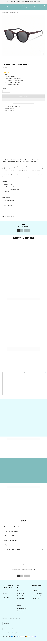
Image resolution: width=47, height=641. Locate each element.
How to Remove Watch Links (23, 602)
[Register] (19, 623)
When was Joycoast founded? (11, 526)
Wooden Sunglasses (37, 588)
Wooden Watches (36, 585)
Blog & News (20, 598)
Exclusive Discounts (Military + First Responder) (22, 610)
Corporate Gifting (36, 598)
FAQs (18, 588)
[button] (5, 72)
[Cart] (43, 6)
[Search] (8, 6)
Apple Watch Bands (37, 593)
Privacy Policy (20, 593)
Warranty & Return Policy (9, 216)
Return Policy (20, 595)
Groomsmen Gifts (36, 595)
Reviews (19, 605)
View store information (9, 110)
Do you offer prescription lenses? (12, 549)
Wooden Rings (36, 590)
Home (3, 12)
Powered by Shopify (12, 632)
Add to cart (23, 96)
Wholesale (20, 590)
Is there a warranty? (9, 535)
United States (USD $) (8, 629)
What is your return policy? (11, 531)
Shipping (4, 212)
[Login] (39, 6)
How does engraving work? (11, 540)
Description (5, 115)
